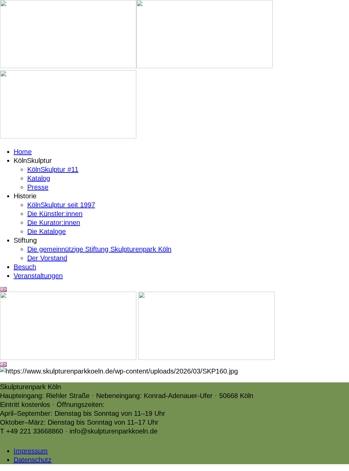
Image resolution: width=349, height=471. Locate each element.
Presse (37, 187)
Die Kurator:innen (53, 222)
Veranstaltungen (38, 275)
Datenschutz (32, 460)
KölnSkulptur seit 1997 (61, 205)
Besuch (25, 267)
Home (23, 151)
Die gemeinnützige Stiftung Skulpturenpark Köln (99, 249)
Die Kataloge (46, 231)
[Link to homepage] (68, 66)
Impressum (31, 451)
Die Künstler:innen (54, 213)
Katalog (38, 178)
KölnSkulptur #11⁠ (52, 169)
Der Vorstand (47, 258)
